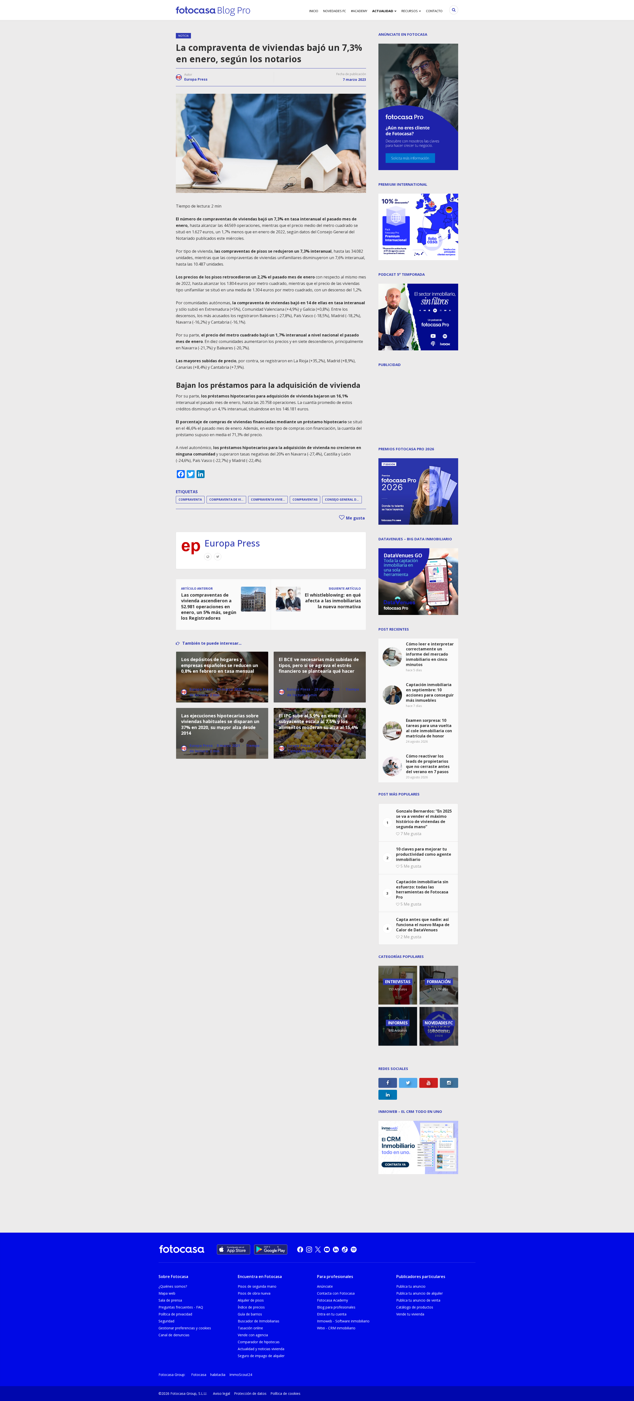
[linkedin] (336, 1249)
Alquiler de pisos (251, 1300)
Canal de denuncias (173, 1335)
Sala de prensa (170, 1300)
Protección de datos (250, 1393)
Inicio (313, 11)
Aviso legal (221, 1393)
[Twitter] (217, 556)
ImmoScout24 (240, 1374)
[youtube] (327, 1249)
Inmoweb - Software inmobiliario (343, 1321)
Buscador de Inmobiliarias (258, 1321)
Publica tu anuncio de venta (418, 1300)
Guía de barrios (250, 1314)
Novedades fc (334, 11)
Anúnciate (325, 1286)
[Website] (207, 556)
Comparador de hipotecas (259, 1342)
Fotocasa (198, 1374)
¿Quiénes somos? (172, 1286)
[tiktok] (345, 1249)
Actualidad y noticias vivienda (261, 1348)
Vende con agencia (253, 1335)
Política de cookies (285, 1393)
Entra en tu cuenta (331, 1314)
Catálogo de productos (414, 1307)
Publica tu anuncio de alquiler (419, 1293)
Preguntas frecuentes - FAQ (180, 1307)
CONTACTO (434, 11)
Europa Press (196, 79)
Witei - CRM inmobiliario (336, 1328)
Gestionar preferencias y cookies (184, 1328)
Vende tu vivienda (410, 1314)
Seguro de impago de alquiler (261, 1355)
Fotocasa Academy (332, 1300)
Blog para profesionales (336, 1307)
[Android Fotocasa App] (270, 1249)
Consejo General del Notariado (343, 499)
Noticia (183, 35)
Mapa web (166, 1293)
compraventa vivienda (269, 499)
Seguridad (166, 1321)
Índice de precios (251, 1307)
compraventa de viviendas (227, 499)
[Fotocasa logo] (181, 1249)
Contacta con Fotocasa (336, 1293)
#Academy (359, 11)
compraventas (304, 499)
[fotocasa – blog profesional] (213, 9)
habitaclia (217, 1374)
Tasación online (250, 1328)
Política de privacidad (175, 1314)
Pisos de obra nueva (254, 1293)
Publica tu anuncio (410, 1286)
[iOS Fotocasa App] (233, 1249)
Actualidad (382, 11)
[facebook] (300, 1249)
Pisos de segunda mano (257, 1286)
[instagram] (309, 1249)
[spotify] (354, 1249)
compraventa (190, 499)
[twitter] (318, 1249)
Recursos (409, 11)
